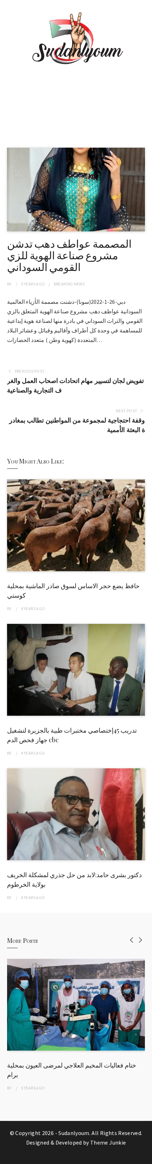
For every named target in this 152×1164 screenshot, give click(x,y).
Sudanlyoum (73, 1132)
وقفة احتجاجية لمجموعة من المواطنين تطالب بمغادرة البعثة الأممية (77, 425)
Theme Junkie (108, 1142)
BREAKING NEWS (69, 283)
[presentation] (131, 940)
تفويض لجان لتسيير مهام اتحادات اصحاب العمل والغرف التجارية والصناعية (75, 385)
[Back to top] (145, 1157)
